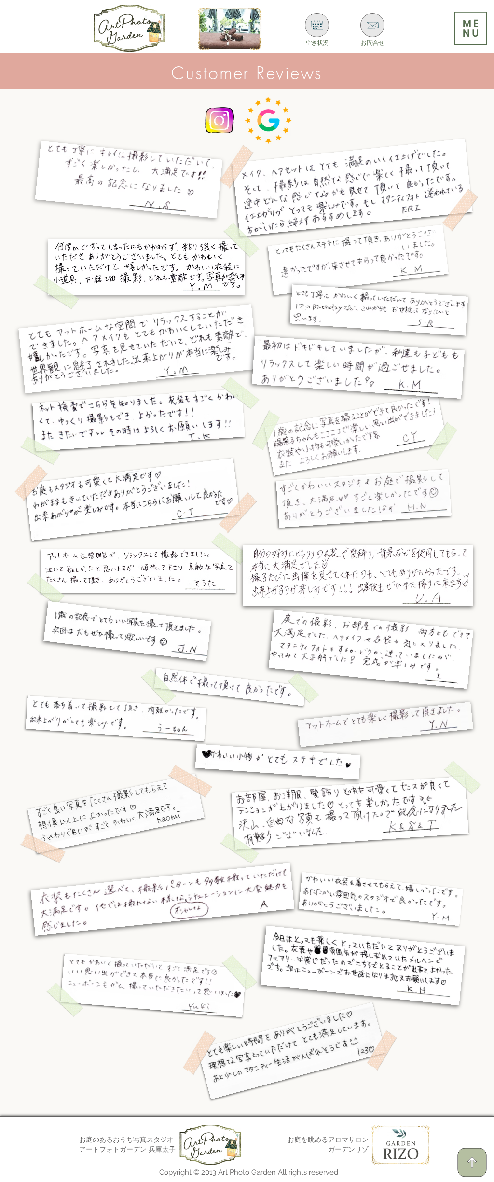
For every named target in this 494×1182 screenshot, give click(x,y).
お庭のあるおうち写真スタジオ (127, 1139)
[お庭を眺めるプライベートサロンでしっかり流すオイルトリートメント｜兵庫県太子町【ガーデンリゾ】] (230, 29)
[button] (470, 28)
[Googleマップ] (268, 120)
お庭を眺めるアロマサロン (328, 1139)
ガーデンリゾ (348, 1149)
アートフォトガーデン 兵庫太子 (127, 1149)
